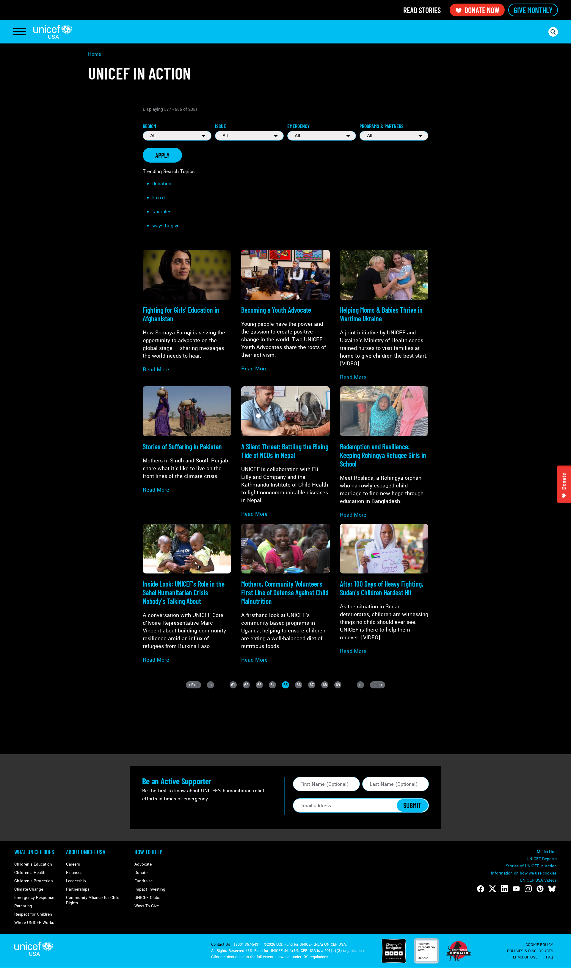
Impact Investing (149, 889)
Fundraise (143, 881)
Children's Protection (33, 881)
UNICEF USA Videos (538, 880)
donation (161, 183)
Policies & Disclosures (530, 951)
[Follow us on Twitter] (492, 889)
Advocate (143, 864)
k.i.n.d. (159, 197)
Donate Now (482, 10)
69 (338, 685)
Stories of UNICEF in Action (531, 866)
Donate (141, 872)
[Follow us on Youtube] (516, 889)
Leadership (76, 881)
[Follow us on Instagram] (528, 889)
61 (234, 685)
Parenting (23, 906)
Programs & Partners (382, 126)
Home (94, 54)
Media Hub (547, 852)
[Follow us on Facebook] (480, 889)
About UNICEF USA (85, 851)
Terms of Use (524, 957)
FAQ (549, 957)
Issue (220, 126)
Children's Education (33, 864)
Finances (74, 872)
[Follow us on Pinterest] (540, 889)
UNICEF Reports (542, 859)
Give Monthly (533, 10)
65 (286, 685)
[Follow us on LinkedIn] (504, 889)
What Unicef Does (34, 851)
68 (325, 685)
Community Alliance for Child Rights (93, 900)
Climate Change (28, 889)
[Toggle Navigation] (19, 31)
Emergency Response (34, 897)
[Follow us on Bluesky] (552, 889)
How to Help (148, 851)
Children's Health (30, 872)
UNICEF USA (52, 32)
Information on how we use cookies (524, 873)
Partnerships (78, 889)
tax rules (161, 211)
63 (260, 685)
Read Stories (422, 10)
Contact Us (220, 944)
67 (312, 685)
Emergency (298, 126)
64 (273, 685)
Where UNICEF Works (34, 922)
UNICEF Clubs (147, 897)
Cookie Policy (539, 945)
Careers (73, 864)
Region (149, 126)
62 (247, 685)
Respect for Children (33, 914)
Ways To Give (146, 906)
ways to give (166, 225)
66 (299, 685)
